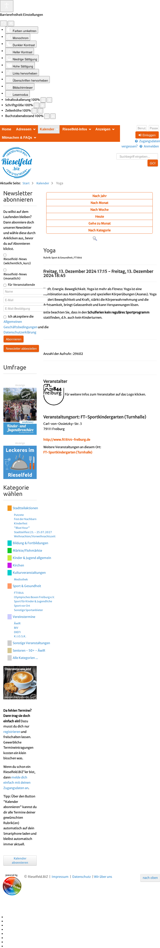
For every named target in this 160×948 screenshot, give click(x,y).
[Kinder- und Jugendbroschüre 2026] (20, 411)
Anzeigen (102, 129)
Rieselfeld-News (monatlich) (15, 276)
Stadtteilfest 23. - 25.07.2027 (33, 532)
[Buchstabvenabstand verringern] (47, 116)
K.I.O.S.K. (20, 636)
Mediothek (21, 579)
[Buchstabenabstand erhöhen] (53, 116)
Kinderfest (20, 523)
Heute (99, 216)
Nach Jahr (99, 196)
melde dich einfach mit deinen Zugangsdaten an (16, 782)
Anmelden (151, 146)
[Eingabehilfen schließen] (11, 23)
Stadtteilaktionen (25, 508)
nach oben (150, 878)
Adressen (23, 129)
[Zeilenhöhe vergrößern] (40, 111)
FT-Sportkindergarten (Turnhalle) (67, 452)
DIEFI (17, 632)
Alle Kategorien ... (25, 658)
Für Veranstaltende (21, 285)
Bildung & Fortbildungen (30, 543)
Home (6, 129)
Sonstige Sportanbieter (28, 610)
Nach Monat (99, 203)
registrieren (11, 732)
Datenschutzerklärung (20, 332)
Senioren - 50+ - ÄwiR (29, 650)
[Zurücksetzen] (3, 23)
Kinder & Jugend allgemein (32, 558)
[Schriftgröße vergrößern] (42, 105)
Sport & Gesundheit (27, 586)
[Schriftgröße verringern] (36, 105)
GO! (153, 163)
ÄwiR (17, 623)
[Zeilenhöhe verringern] (34, 111)
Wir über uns (103, 877)
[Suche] (95, 238)
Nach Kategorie (99, 230)
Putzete (19, 514)
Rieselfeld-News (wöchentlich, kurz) (17, 261)
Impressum (60, 877)
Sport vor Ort (22, 605)
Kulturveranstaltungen (29, 573)
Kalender (47, 129)
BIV (16, 627)
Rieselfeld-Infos (74, 129)
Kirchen (18, 565)
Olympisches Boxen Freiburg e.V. (34, 597)
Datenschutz (81, 877)
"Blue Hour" (22, 527)
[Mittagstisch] (20, 462)
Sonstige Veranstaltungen (31, 643)
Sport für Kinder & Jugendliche (33, 601)
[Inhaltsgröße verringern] (43, 100)
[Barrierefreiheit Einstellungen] (6, 6)
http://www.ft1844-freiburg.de (66, 440)
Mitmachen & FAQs (17, 137)
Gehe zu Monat (100, 223)
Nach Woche (99, 210)
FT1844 (19, 592)
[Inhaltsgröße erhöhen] (49, 100)
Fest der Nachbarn (25, 519)
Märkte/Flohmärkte (27, 551)
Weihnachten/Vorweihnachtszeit (34, 536)
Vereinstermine (24, 617)
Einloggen (149, 135)
